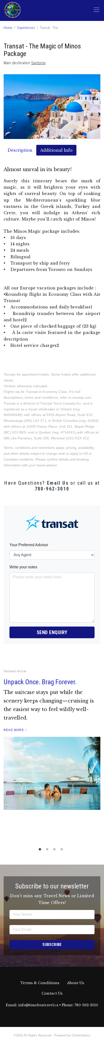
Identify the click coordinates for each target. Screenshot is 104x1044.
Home (8, 28)
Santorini (38, 63)
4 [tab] (62, 850)
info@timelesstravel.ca (38, 1005)
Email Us (58, 483)
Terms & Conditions (39, 982)
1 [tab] (41, 850)
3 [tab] (55, 850)
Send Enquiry (52, 632)
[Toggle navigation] (96, 9)
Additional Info (56, 150)
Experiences (26, 28)
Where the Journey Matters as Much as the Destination (47, 686)
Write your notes (23, 567)
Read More (17, 755)
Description (19, 150)
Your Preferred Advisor (28, 545)
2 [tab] (48, 850)
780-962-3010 (52, 489)
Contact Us (52, 993)
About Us (75, 982)
